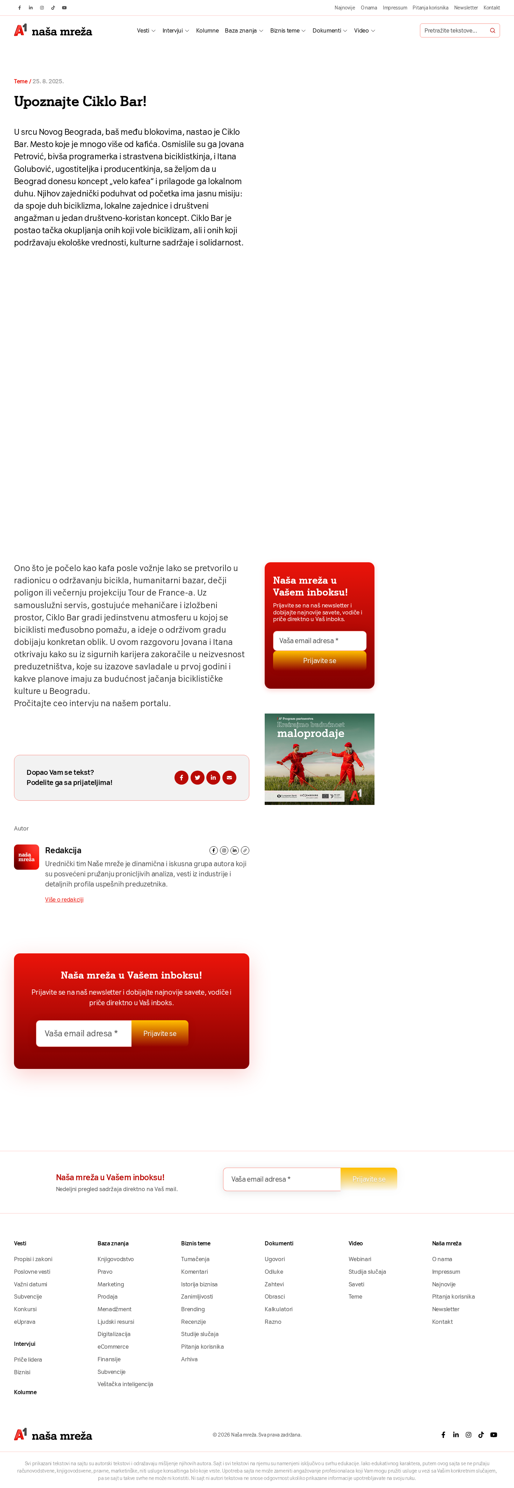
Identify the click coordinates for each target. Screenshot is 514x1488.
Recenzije (193, 1321)
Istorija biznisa (199, 1284)
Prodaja (108, 1296)
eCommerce (113, 1346)
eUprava (25, 1321)
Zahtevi (274, 1284)
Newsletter (466, 8)
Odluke (274, 1271)
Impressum (395, 8)
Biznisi (22, 1372)
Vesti (143, 30)
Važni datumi (30, 1284)
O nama (369, 8)
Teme (21, 81)
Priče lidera (28, 1359)
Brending (193, 1309)
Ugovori (275, 1259)
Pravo (105, 1271)
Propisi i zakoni (33, 1259)
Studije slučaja (200, 1333)
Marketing (111, 1284)
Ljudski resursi (116, 1321)
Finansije (109, 1359)
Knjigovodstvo (116, 1259)
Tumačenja (195, 1259)
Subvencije (28, 1296)
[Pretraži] (493, 30)
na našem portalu (135, 703)
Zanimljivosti (197, 1296)
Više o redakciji (64, 899)
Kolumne (207, 30)
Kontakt (492, 8)
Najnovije (345, 8)
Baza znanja (241, 30)
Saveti (356, 1284)
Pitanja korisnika (430, 8)
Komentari (194, 1271)
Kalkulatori (278, 1309)
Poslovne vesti (32, 1271)
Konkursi (25, 1309)
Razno (273, 1321)
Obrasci (275, 1296)
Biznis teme (284, 30)
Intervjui (173, 30)
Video (361, 30)
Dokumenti (327, 30)
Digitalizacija (114, 1333)
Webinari (360, 1259)
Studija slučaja (367, 1271)
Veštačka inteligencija (126, 1384)
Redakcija (63, 850)
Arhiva (189, 1359)
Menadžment (114, 1309)
